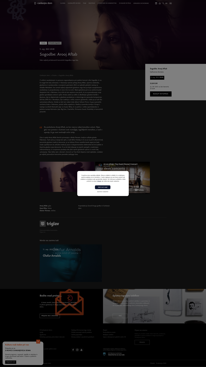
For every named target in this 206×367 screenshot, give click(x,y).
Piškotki (99, 181)
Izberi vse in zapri (102, 187)
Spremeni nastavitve (102, 191)
